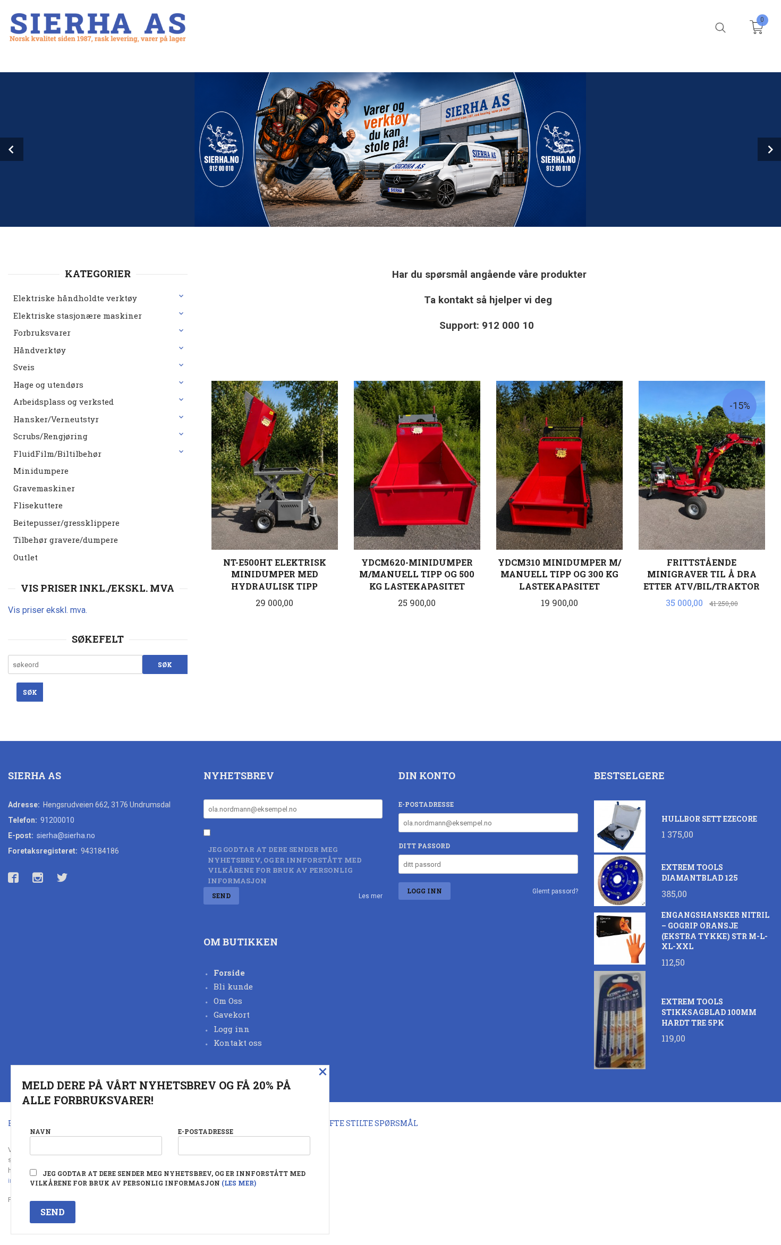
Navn (40, 1131)
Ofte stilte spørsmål (371, 1123)
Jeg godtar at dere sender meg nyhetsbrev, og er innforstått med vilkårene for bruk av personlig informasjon (285, 865)
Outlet (25, 557)
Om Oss (228, 1000)
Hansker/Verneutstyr (56, 419)
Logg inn (232, 1029)
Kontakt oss (238, 1042)
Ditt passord (424, 845)
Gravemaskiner (44, 488)
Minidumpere (41, 470)
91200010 (57, 820)
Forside (229, 972)
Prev (11, 149)
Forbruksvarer (42, 332)
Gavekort (232, 1014)
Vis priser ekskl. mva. (47, 610)
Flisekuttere (38, 505)
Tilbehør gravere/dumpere (65, 539)
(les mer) (239, 1183)
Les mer (371, 896)
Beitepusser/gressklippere (66, 522)
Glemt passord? (555, 891)
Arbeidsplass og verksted (63, 401)
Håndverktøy (39, 350)
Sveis (24, 367)
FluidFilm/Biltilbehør (57, 453)
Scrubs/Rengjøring (50, 436)
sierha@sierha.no (66, 835)
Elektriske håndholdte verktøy (75, 298)
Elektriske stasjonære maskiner (77, 315)
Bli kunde (233, 986)
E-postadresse (426, 804)
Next (769, 149)
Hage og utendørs (48, 384)
